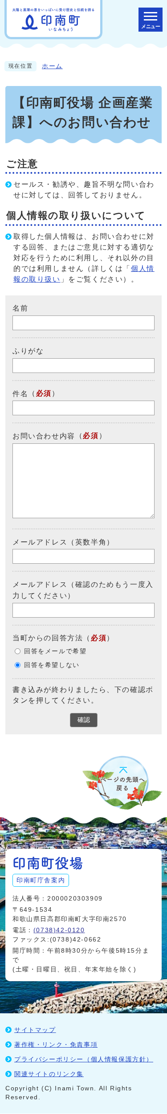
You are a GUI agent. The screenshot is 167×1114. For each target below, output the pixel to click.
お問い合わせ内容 (43, 436)
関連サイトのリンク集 (49, 1073)
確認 (83, 719)
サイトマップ (35, 1029)
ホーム (52, 66)
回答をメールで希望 (55, 651)
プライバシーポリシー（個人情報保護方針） (83, 1059)
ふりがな (28, 351)
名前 (20, 308)
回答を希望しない (52, 665)
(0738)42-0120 (59, 930)
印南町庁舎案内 (40, 880)
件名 (20, 393)
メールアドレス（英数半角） (63, 541)
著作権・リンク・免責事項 (56, 1044)
